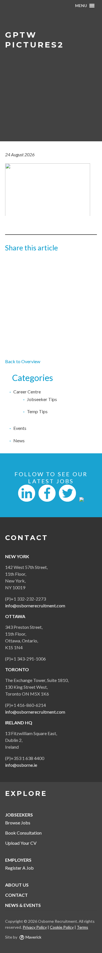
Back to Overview (22, 361)
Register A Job (19, 867)
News (19, 440)
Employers (18, 860)
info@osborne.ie (21, 765)
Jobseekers (19, 814)
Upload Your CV (21, 843)
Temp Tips (37, 411)
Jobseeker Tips (42, 399)
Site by (23, 937)
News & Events (23, 905)
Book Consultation (23, 832)
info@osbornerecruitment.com (35, 605)
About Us (17, 884)
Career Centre (27, 391)
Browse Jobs (17, 822)
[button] (81, 5)
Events (19, 428)
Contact (16, 895)
